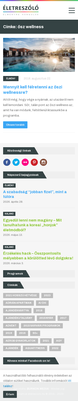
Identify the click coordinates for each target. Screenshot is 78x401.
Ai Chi (42, 302)
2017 (63, 318)
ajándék (12, 348)
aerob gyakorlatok (21, 340)
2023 (47, 295)
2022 (55, 348)
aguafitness (35, 348)
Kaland (9, 214)
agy (59, 340)
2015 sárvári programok (42, 325)
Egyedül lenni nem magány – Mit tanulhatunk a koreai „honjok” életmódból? (32, 225)
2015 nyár (46, 318)
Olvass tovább (15, 124)
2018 (39, 310)
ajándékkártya (17, 310)
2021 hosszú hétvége (21, 295)
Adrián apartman (18, 302)
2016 (22, 333)
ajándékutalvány (19, 318)
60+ (35, 333)
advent (11, 325)
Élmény (10, 78)
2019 (9, 333)
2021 (46, 340)
